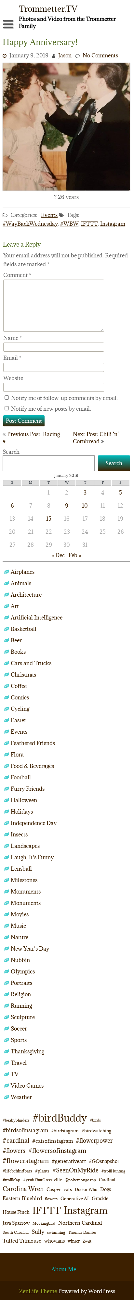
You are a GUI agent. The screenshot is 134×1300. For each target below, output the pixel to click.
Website (13, 378)
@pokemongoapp (80, 1179)
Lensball (21, 868)
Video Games (27, 1085)
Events (49, 215)
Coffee (19, 686)
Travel (19, 1062)
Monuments (26, 891)
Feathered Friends (33, 743)
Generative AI (74, 1198)
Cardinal (107, 1180)
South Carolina (16, 1232)
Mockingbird (44, 1223)
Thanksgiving (27, 1051)
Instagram (112, 223)
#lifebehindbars (17, 1170)
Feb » (75, 555)
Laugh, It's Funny (32, 857)
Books (18, 651)
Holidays (22, 811)
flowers (51, 1198)
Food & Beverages (32, 766)
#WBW (69, 223)
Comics (20, 697)
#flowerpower (94, 1140)
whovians (54, 1241)
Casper (54, 1189)
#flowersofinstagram (57, 1151)
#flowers (14, 1151)
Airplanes (22, 571)
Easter (18, 720)
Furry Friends (28, 788)
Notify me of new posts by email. (51, 408)
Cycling (20, 708)
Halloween (24, 800)
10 (85, 505)
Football (21, 777)
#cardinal (16, 1140)
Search (11, 451)
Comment (17, 275)
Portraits (21, 982)
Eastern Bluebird (22, 1198)
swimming (56, 1232)
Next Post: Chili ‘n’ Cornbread (96, 438)
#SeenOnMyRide (75, 1170)
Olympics (23, 971)
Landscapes (25, 845)
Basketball (23, 629)
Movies (20, 914)
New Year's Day (30, 948)
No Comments (100, 55)
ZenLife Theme (38, 1291)
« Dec (58, 555)
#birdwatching (96, 1131)
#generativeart (69, 1161)
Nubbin (20, 960)
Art (15, 606)
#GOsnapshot (104, 1161)
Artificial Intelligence (36, 617)
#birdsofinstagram (25, 1130)
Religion (21, 994)
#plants (42, 1170)
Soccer (19, 1028)
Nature (19, 937)
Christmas (23, 674)
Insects (19, 834)
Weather (21, 1097)
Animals (21, 583)
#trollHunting (113, 1171)
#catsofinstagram (52, 1141)
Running (21, 1005)
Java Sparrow (16, 1223)
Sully (38, 1231)
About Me (63, 1269)
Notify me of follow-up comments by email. (64, 398)
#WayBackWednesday (30, 223)
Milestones (24, 880)
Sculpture (23, 1017)
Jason (65, 55)
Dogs (105, 1189)
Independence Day (34, 823)
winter (74, 1241)
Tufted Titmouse (22, 1240)
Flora (17, 754)
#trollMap (11, 1179)
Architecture (26, 594)
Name (12, 338)
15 (48, 518)
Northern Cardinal (80, 1222)
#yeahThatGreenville (42, 1180)
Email (12, 357)
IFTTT (89, 223)
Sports (19, 1040)
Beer (16, 640)
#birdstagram (65, 1131)
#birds (95, 1120)
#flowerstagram (26, 1160)
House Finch (16, 1212)
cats (68, 1189)
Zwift (87, 1241)
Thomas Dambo (82, 1232)
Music (18, 925)
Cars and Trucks (31, 663)
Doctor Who (86, 1189)
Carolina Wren (23, 1189)
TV (15, 1074)
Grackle (100, 1198)
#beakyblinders (16, 1120)
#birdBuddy (60, 1117)
